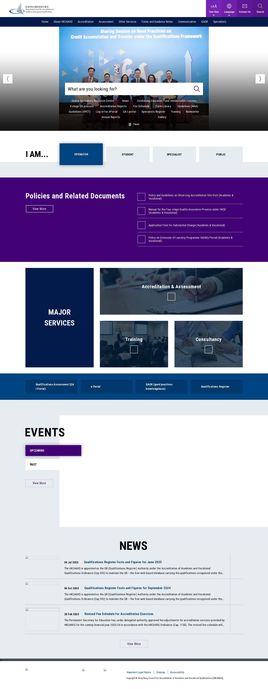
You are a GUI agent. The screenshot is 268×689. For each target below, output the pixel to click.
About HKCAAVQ (63, 21)
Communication (187, 21)
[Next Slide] (260, 78)
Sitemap (160, 672)
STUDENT (128, 154)
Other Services (127, 21)
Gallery (162, 117)
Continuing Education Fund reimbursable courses (166, 101)
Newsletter (192, 111)
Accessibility (177, 672)
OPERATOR (81, 154)
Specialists (219, 21)
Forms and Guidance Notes (157, 21)
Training (176, 111)
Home (45, 21)
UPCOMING (37, 450)
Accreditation (86, 21)
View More (39, 209)
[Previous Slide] (7, 78)
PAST (33, 464)
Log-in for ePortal (107, 111)
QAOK (204, 21)
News (125, 101)
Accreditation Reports (113, 106)
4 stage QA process (82, 106)
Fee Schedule (141, 106)
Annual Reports (111, 117)
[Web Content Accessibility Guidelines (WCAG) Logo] (91, 670)
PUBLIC (221, 154)
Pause (136, 124)
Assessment (106, 21)
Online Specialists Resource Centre (93, 101)
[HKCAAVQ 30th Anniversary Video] (134, 660)
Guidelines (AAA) (188, 106)
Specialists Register (153, 111)
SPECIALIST (174, 154)
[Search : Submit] (197, 89)
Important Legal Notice (139, 672)
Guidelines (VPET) (80, 111)
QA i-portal (129, 111)
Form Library (163, 106)
